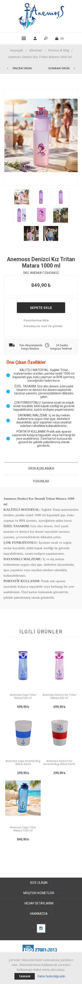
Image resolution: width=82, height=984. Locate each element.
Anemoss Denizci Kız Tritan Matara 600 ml (59, 696)
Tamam (24, 976)
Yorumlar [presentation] (41, 481)
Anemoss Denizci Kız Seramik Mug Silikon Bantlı (59, 763)
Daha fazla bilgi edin (51, 976)
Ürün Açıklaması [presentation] (41, 468)
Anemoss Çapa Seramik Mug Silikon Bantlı (22, 763)
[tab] (41, 468)
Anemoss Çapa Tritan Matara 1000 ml (23, 829)
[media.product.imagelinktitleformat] (22, 670)
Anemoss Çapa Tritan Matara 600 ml (23, 696)
